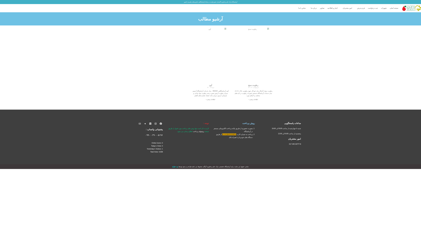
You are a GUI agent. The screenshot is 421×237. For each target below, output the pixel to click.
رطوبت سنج (253, 85)
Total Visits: (154, 152)
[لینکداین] (150, 124)
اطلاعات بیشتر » (253, 99)
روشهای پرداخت (198, 131)
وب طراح (175, 166)
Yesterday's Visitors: (154, 149)
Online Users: (157, 143)
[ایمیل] (140, 124)
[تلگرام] (145, 124)
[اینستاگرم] (156, 124)
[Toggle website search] (296, 8)
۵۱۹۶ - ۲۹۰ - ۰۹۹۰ (154, 135)
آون (210, 85)
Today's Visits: (156, 146)
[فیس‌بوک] (161, 124)
